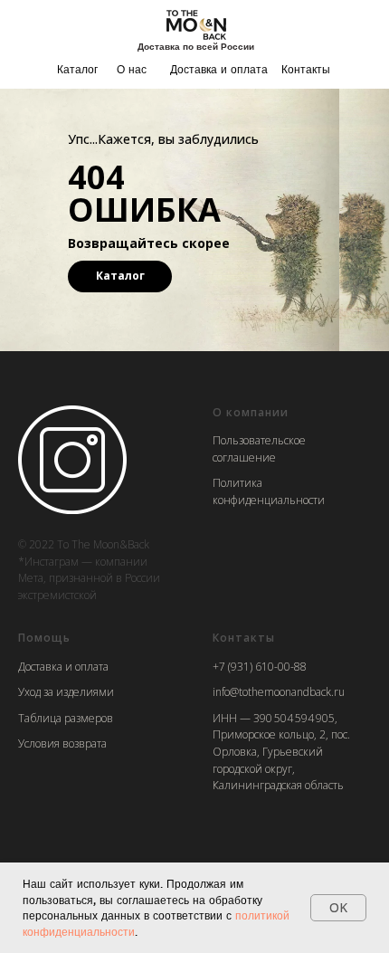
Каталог (77, 69)
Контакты (305, 69)
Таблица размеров (65, 718)
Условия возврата (62, 743)
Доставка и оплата (219, 69)
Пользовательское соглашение (259, 449)
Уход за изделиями (66, 692)
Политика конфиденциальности (269, 491)
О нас (132, 69)
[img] (196, 24)
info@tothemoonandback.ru (279, 692)
